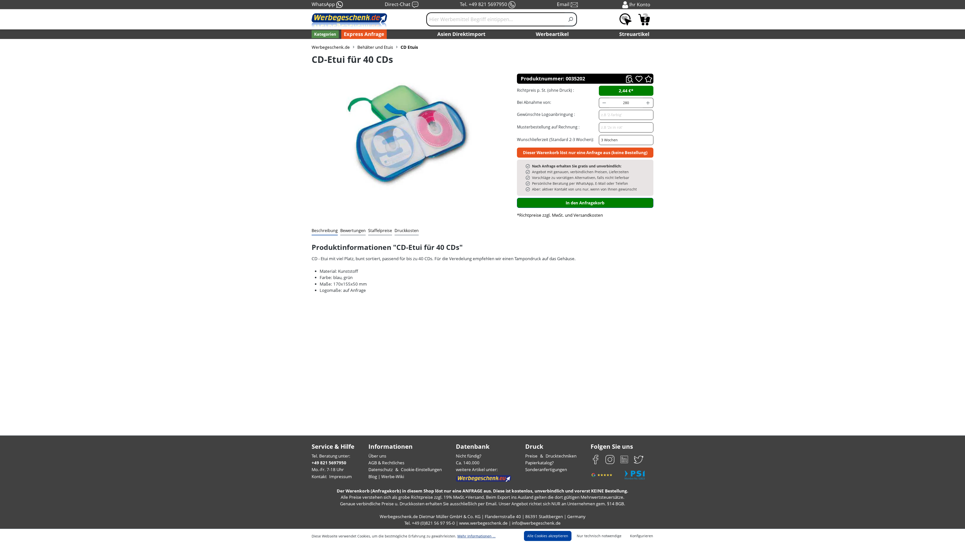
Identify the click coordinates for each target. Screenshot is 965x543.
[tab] (325, 230)
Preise (531, 456)
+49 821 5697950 (329, 462)
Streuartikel (634, 34)
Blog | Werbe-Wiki (386, 476)
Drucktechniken (561, 456)
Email (564, 4)
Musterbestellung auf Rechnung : (548, 127)
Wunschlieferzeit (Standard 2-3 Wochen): (555, 139)
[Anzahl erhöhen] (648, 103)
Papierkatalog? (539, 462)
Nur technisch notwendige (599, 535)
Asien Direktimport (461, 34)
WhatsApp (324, 4)
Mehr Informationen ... (476, 536)
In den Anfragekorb (585, 203)
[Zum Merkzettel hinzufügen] (639, 78)
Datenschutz (380, 469)
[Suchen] (571, 19)
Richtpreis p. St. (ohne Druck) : (545, 90)
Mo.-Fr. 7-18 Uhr (328, 469)
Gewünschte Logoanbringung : (546, 114)
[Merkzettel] (625, 19)
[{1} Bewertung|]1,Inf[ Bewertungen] (648, 78)
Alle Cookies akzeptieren (547, 535)
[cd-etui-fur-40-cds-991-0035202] (409, 136)
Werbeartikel (552, 34)
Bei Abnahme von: (534, 102)
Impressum (340, 476)
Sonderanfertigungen (546, 469)
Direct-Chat (398, 4)
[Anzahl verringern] (604, 103)
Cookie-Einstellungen (421, 469)
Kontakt (319, 476)
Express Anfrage (364, 34)
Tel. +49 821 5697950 (484, 4)
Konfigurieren (641, 535)
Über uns (377, 456)
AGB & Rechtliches (386, 462)
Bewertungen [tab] (353, 230)
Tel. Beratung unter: (331, 456)
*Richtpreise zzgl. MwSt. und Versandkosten (560, 215)
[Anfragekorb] (644, 19)
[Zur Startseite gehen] (349, 21)
